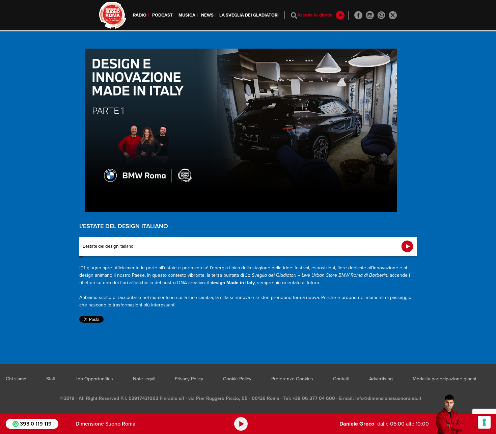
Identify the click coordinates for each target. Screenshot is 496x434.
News (207, 15)
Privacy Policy (189, 379)
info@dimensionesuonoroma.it (388, 398)
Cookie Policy (237, 379)
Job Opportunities (94, 379)
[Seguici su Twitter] (393, 15)
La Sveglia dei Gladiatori (249, 15)
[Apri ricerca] (294, 15)
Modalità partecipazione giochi (444, 379)
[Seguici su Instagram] (370, 15)
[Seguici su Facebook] (358, 15)
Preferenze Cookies (292, 379)
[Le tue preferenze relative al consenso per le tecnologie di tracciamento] (484, 422)
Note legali (144, 379)
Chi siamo (16, 379)
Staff (50, 379)
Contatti (341, 379)
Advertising (381, 379)
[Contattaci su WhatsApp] (381, 15)
